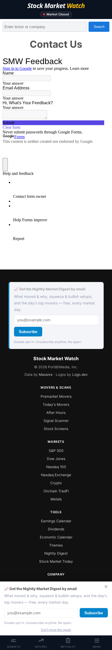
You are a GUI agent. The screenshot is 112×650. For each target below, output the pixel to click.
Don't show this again (56, 629)
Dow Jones (56, 459)
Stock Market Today (56, 561)
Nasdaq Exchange (56, 475)
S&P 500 (56, 451)
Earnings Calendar (56, 521)
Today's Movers (56, 404)
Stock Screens (56, 429)
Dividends (56, 529)
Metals (56, 499)
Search (99, 27)
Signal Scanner (56, 421)
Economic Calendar (56, 537)
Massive (46, 374)
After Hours (56, 412)
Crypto (56, 483)
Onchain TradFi (56, 491)
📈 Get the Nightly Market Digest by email (49, 289)
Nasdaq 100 (56, 467)
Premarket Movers (56, 396)
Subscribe (28, 331)
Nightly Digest (56, 553)
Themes (56, 545)
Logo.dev (80, 374)
